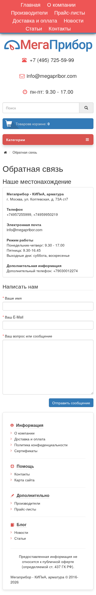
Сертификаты (25, 450)
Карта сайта (24, 479)
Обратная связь (25, 152)
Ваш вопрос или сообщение (28, 335)
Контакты (22, 473)
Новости (21, 532)
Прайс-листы (25, 509)
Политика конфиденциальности (41, 444)
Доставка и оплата (29, 438)
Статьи (20, 538)
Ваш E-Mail (14, 317)
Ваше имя (13, 298)
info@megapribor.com (50, 75)
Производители (27, 503)
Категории (15, 139)
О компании (24, 432)
